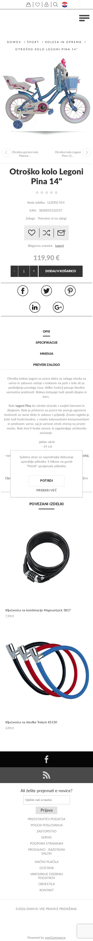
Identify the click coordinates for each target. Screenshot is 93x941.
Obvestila (46, 884)
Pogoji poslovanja (47, 825)
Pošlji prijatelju (61, 232)
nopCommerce (55, 937)
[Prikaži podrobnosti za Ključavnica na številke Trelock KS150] (46, 669)
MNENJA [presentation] (46, 353)
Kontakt (47, 890)
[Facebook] (46, 759)
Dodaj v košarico (60, 271)
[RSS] (46, 775)
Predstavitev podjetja (46, 819)
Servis (46, 837)
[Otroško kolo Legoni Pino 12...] (86, 152)
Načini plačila (46, 862)
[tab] (46, 332)
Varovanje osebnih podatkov (46, 876)
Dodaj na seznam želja (31, 232)
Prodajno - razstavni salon (46, 851)
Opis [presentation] (46, 331)
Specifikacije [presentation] (47, 342)
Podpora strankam (46, 843)
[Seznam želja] (37, 4)
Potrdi (46, 480)
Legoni (59, 246)
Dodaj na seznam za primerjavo (46, 232)
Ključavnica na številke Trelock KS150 (31, 722)
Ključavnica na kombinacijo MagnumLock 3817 (38, 610)
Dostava (47, 868)
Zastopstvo (46, 831)
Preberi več (46, 490)
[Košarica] (28, 4)
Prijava (47, 810)
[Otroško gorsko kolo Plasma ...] (6, 152)
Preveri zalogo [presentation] (46, 365)
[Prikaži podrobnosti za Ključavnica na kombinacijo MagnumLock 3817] (46, 557)
